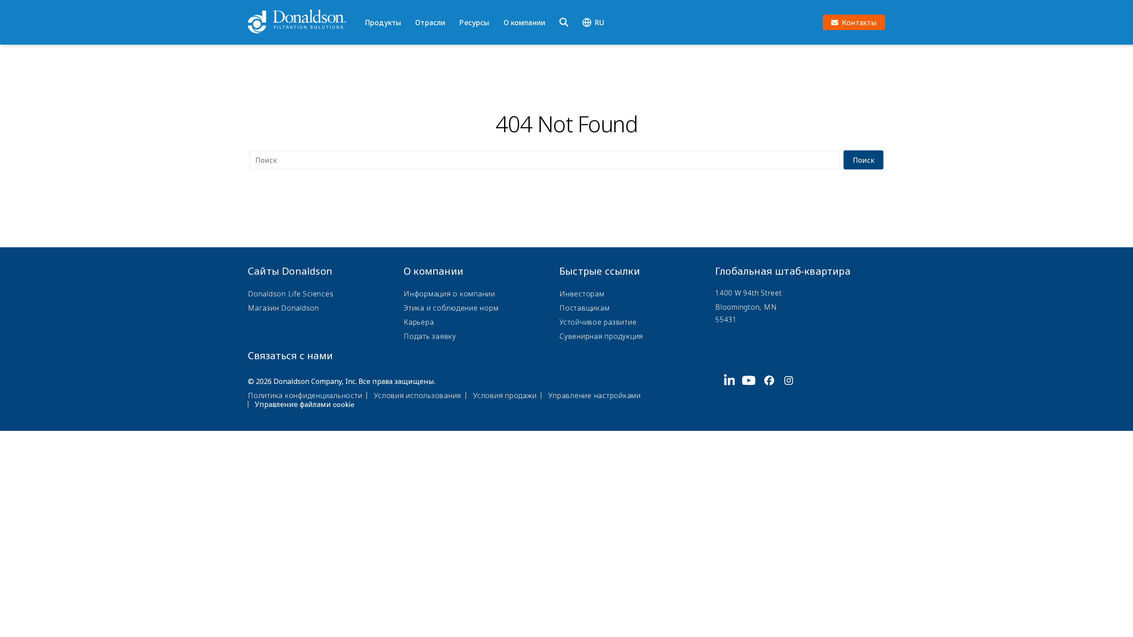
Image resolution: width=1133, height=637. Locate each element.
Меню (368, 7)
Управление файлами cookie (305, 404)
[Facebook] (772, 392)
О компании (525, 22)
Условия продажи (504, 395)
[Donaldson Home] (303, 22)
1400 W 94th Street (748, 293)
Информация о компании (449, 293)
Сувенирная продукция (601, 336)
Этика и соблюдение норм (451, 307)
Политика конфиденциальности (305, 395)
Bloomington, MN (746, 307)
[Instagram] (792, 392)
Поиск (864, 160)
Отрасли (430, 22)
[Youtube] (752, 392)
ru (599, 22)
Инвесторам (582, 293)
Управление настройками (594, 395)
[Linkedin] (733, 392)
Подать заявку (430, 336)
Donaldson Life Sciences (290, 293)
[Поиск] (563, 22)
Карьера (419, 322)
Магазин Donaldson (283, 307)
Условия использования (417, 395)
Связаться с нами (290, 355)
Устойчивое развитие (597, 322)
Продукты (383, 22)
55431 (726, 319)
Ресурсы (474, 22)
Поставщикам (584, 307)
